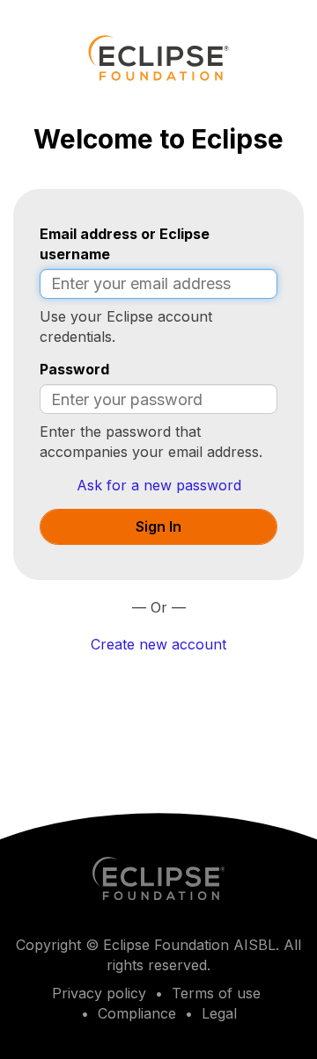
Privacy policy (99, 993)
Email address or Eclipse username (125, 244)
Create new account (158, 644)
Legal (219, 1013)
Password (74, 369)
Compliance (137, 1013)
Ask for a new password (159, 485)
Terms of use (216, 993)
